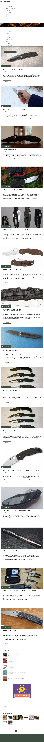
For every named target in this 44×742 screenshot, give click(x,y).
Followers (8, 16)
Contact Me (20, 3)
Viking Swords (8, 27)
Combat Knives (9, 45)
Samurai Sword (9, 49)
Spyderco (8, 51)
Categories (8, 3)
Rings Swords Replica (10, 37)
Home (2, 3)
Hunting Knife (8, 12)
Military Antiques (9, 47)
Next (34, 731)
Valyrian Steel (8, 31)
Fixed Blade (8, 29)
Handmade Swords (9, 39)
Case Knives (8, 55)
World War (8, 41)
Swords (7, 33)
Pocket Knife (8, 14)
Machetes (8, 58)
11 (31, 731)
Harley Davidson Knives (10, 8)
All (26, 737)
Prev (9, 731)
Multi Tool (8, 10)
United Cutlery (8, 53)
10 (29, 731)
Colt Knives (8, 35)
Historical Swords (9, 22)
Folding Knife (8, 25)
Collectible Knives (9, 20)
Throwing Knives (9, 6)
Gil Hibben (8, 43)
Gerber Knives (8, 18)
